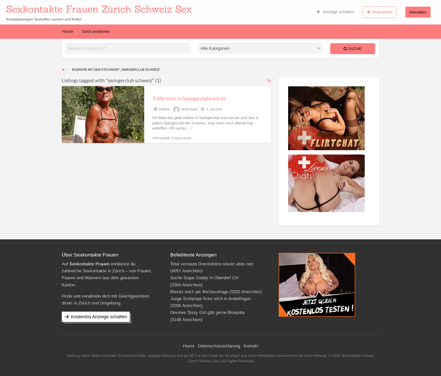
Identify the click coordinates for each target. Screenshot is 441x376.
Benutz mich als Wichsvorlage (199, 291)
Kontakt (251, 346)
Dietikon (164, 109)
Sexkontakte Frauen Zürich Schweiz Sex (99, 9)
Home (67, 31)
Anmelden (417, 12)
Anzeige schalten (338, 12)
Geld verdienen (96, 31)
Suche (354, 48)
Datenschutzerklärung (219, 346)
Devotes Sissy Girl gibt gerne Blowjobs (207, 312)
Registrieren (382, 12)
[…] (189, 128)
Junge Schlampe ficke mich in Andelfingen (210, 298)
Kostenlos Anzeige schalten (99, 316)
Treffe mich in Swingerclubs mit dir (189, 98)
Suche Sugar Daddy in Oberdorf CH (204, 277)
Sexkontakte (189, 109)
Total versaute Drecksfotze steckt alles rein (211, 264)
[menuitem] (335, 12)
